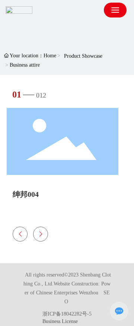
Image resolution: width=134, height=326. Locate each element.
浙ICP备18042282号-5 (67, 314)
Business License (60, 321)
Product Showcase (83, 56)
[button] (20, 234)
